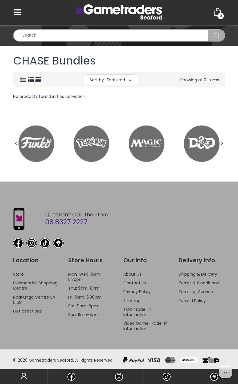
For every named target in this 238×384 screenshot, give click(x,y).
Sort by (97, 80)
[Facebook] (18, 243)
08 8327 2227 (66, 222)
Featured (116, 80)
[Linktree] (58, 243)
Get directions (27, 311)
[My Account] (23, 376)
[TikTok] (45, 243)
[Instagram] (31, 243)
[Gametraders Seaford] (119, 12)
